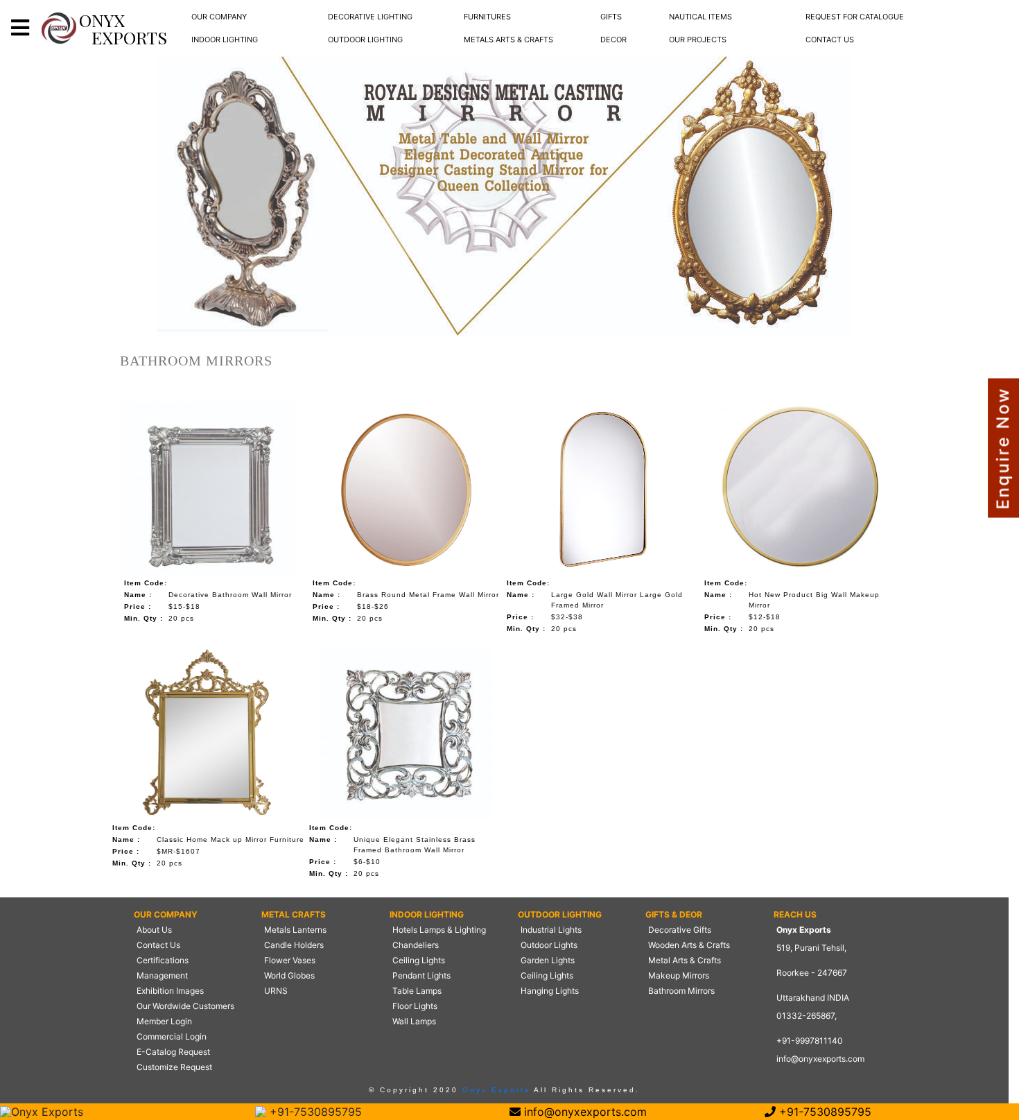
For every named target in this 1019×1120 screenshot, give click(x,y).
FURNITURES (487, 16)
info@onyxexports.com (820, 1058)
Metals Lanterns (295, 929)
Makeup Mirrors (678, 975)
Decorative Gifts (679, 929)
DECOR (613, 39)
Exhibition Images (170, 990)
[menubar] (218, 17)
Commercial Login (172, 1036)
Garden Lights (548, 960)
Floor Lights (414, 1006)
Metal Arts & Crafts (684, 960)
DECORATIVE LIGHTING (370, 16)
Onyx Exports (494, 1090)
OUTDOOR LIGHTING (365, 39)
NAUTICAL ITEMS (700, 16)
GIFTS (611, 16)
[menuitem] (218, 17)
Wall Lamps (414, 1021)
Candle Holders (294, 945)
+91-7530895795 (314, 1112)
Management (162, 975)
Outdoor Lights (549, 945)
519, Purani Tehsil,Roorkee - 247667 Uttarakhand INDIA (812, 972)
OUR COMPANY (219, 16)
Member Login (164, 1021)
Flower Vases (289, 960)
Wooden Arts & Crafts (689, 945)
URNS (276, 990)
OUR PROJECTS (697, 39)
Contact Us (158, 945)
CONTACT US (829, 39)
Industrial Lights (551, 929)
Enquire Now (1003, 448)
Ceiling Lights (418, 960)
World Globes (289, 975)
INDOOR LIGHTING (224, 39)
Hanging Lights (550, 990)
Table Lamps (417, 990)
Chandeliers (415, 945)
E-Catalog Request (173, 1051)
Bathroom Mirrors (681, 990)
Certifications (163, 960)
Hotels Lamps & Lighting (439, 929)
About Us (154, 929)
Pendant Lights (421, 975)
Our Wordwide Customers (185, 1006)
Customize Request (174, 1067)
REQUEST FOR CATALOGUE (854, 16)
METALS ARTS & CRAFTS (508, 39)
